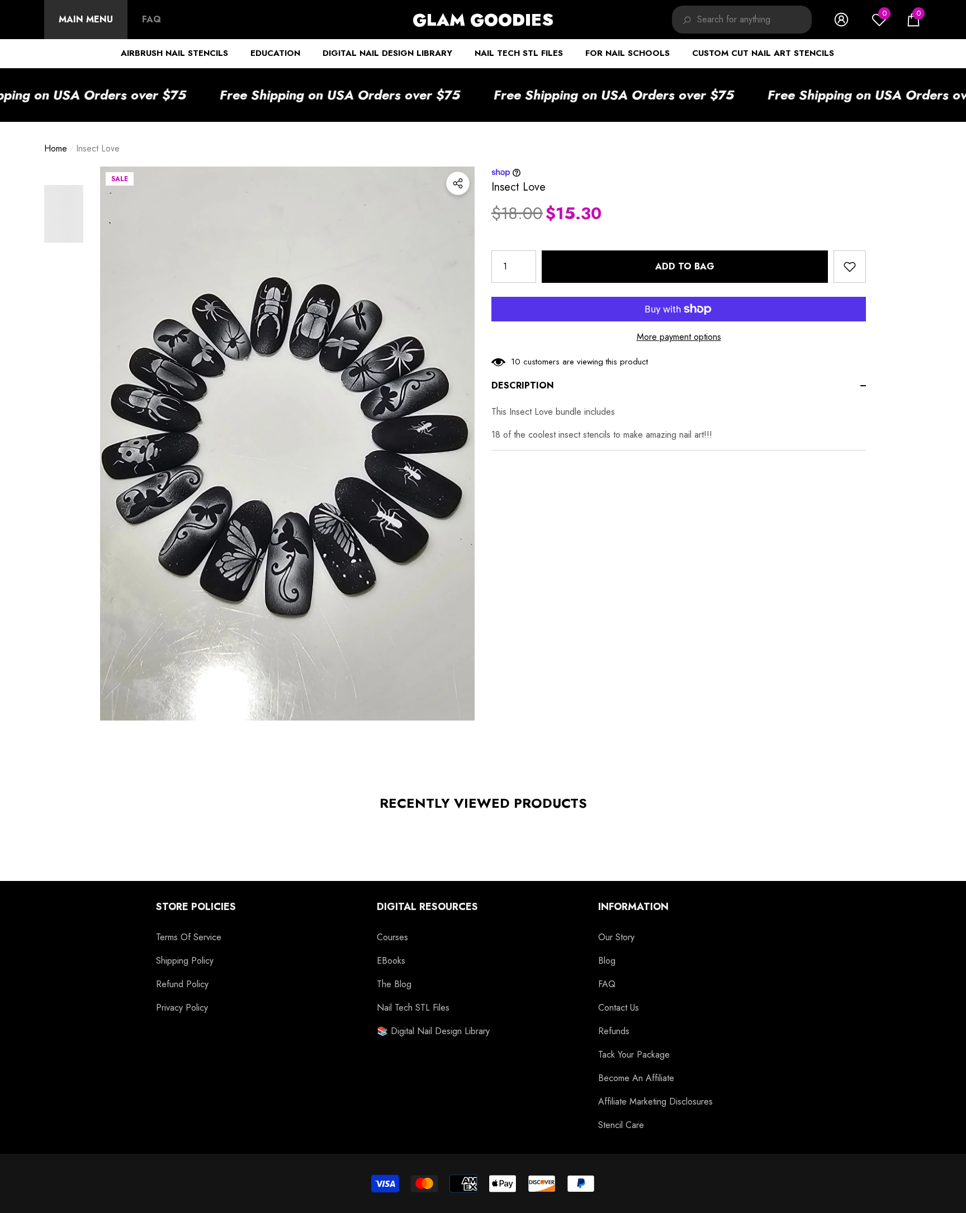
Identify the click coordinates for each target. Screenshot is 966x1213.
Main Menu (86, 19)
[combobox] (754, 20)
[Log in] (841, 19)
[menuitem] (85, 19)
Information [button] (633, 906)
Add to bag (684, 266)
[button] (913, 19)
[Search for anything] (742, 20)
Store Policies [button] (196, 906)
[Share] (458, 183)
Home (55, 148)
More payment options (679, 336)
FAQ (151, 19)
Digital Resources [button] (427, 906)
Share (458, 183)
